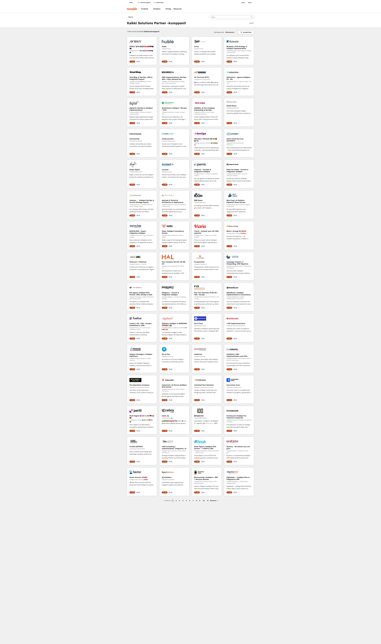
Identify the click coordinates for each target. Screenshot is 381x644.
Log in (243, 2)
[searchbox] (231, 17)
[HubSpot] (132, 8)
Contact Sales (160, 2)
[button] (251, 23)
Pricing (168, 9)
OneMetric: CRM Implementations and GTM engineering (237, 355)
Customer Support (145, 2)
